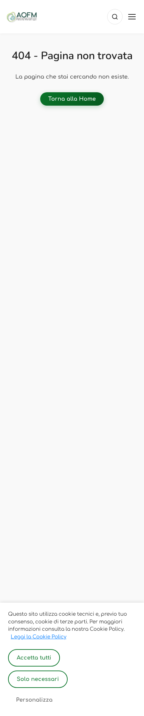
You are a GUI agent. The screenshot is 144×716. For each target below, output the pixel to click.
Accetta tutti (34, 658)
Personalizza (34, 700)
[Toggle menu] (132, 16)
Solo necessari (38, 679)
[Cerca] (115, 16)
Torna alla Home (72, 99)
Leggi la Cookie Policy (38, 637)
